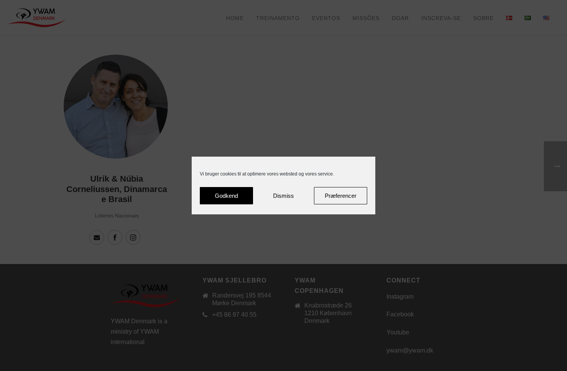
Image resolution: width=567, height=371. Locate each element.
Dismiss (283, 195)
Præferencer (340, 195)
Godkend (226, 195)
